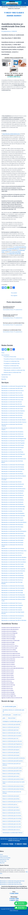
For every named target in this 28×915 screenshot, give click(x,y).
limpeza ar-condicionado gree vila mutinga (11, 818)
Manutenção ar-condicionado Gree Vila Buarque (12, 575)
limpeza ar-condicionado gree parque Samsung (13, 788)
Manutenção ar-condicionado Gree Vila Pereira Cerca (13, 458)
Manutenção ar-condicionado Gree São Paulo (11, 388)
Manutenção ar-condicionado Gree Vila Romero (12, 434)
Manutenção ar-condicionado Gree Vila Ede (11, 555)
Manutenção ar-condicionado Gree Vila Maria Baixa (13, 506)
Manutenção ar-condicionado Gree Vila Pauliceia (12, 467)
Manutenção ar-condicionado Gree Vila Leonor (12, 517)
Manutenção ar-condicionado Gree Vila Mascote (12, 495)
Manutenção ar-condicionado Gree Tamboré (11, 609)
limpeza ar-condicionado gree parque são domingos (11, 792)
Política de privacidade (5, 857)
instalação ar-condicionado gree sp (12, 721)
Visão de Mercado (14, 910)
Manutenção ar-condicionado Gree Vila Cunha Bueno (13, 562)
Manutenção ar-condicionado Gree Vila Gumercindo (13, 535)
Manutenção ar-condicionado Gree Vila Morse (12, 486)
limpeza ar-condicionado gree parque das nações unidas (13, 782)
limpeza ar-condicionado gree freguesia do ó (12, 744)
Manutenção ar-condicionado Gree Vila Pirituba (12, 452)
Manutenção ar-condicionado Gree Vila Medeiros (12, 491)
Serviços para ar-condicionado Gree (13, 323)
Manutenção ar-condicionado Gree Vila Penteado (12, 464)
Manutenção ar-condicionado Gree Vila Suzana (12, 413)
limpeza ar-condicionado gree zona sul (11, 829)
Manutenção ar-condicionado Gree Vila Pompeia (12, 445)
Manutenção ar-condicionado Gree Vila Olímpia (12, 473)
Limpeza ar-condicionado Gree (12, 330)
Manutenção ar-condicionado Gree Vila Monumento (13, 488)
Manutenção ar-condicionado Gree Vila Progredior (13, 443)
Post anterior (14, 292)
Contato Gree (4, 377)
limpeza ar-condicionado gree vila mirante (11, 815)
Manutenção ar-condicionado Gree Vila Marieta (12, 502)
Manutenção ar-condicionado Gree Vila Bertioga (12, 577)
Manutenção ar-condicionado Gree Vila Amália (12, 592)
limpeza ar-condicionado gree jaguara (10, 749)
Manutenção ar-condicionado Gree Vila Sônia (11, 415)
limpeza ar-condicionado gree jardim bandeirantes (13, 758)
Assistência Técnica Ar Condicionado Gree (14, 359)
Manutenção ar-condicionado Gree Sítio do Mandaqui (13, 620)
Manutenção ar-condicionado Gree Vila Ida (11, 529)
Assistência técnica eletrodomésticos (9, 307)
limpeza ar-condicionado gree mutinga (11, 773)
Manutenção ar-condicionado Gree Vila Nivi (11, 482)
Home (2, 352)
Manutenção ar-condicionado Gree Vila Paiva (11, 471)
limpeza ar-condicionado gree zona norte (11, 824)
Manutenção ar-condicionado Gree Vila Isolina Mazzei (13, 522)
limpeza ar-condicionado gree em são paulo (12, 741)
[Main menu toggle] (25, 3)
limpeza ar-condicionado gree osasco (10, 776)
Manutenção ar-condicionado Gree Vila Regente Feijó (13, 438)
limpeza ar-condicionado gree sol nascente (12, 801)
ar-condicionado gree (9, 706)
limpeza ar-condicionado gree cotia (10, 738)
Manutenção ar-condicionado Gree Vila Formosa (12, 548)
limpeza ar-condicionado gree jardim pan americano (11, 764)
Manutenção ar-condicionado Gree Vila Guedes (12, 540)
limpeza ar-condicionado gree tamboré (11, 810)
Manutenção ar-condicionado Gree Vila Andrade (12, 586)
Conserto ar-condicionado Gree (11, 361)
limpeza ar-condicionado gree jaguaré (10, 752)
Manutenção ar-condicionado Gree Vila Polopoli (12, 447)
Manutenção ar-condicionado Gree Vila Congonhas (13, 568)
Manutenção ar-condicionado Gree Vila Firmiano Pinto (13, 550)
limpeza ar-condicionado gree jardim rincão (12, 770)
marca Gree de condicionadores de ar (11, 133)
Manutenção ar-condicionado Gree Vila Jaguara (12, 520)
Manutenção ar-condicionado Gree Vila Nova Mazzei (13, 476)
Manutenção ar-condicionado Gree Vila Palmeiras (12, 469)
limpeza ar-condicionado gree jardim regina (12, 767)
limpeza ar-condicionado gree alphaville (11, 724)
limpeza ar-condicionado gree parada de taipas (13, 779)
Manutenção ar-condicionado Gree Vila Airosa (12, 580)
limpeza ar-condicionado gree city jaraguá (11, 735)
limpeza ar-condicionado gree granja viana (11, 746)
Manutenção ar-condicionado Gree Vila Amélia (12, 590)
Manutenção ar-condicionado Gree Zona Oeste (12, 397)
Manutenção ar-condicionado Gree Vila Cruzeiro (12, 564)
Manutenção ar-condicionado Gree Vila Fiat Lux (12, 553)
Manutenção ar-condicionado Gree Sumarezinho (12, 615)
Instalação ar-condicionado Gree (12, 363)
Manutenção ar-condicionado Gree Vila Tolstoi (12, 408)
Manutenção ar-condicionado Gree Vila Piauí (11, 456)
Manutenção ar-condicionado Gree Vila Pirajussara (13, 454)
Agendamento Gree (6, 374)
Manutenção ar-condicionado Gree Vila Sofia (11, 417)
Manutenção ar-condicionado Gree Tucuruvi (11, 603)
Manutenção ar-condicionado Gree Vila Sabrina (12, 431)
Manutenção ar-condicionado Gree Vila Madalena (12, 513)
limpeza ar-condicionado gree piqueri (10, 796)
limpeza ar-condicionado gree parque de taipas (13, 786)
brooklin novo (17, 714)
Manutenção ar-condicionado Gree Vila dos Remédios (13, 557)
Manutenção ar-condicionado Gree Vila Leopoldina (13, 515)
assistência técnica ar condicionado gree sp (13, 710)
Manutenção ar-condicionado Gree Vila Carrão (12, 573)
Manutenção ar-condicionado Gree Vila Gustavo (12, 533)
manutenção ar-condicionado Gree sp (12, 832)
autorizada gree (7, 714)
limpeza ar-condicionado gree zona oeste (11, 826)
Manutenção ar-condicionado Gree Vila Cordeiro (12, 566)
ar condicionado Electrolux (20, 247)
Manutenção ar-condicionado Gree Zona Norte (12, 395)
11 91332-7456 (7, 844)
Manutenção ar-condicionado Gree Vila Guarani (12, 542)
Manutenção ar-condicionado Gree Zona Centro (12, 390)
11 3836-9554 (14, 893)
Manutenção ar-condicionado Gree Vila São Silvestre (13, 419)
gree (4, 718)
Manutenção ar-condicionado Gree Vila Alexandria (13, 595)
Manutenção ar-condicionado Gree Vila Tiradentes (13, 410)
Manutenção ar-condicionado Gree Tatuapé (11, 607)
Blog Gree (3, 379)
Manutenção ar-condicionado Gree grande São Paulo (13, 386)
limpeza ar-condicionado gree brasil (10, 730)
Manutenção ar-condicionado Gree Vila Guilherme (12, 538)
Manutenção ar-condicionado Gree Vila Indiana (12, 526)
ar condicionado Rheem (15, 252)
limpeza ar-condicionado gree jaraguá (10, 755)
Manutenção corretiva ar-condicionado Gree (10, 315)
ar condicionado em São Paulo (14, 253)
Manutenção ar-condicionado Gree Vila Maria (11, 511)
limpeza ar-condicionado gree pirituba (10, 798)
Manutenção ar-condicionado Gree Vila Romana (12, 436)
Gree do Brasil (11, 718)
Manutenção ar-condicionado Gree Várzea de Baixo (13, 597)
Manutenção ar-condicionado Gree (12, 368)
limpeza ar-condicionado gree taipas (10, 807)
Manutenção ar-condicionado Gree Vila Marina (12, 497)
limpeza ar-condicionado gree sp (9, 804)
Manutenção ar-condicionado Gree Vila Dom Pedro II (13, 559)
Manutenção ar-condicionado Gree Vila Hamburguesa (13, 531)
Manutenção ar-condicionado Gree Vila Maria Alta (12, 508)
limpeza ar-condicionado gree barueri (10, 727)
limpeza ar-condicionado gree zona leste (11, 821)
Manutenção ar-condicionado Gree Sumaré (11, 618)
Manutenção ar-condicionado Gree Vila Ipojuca (12, 524)
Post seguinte (14, 295)
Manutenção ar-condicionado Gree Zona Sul (11, 393)
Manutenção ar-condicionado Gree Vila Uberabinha (13, 406)
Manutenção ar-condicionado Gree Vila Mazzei (12, 493)
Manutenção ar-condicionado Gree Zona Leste (12, 399)
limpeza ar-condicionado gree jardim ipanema (12, 760)
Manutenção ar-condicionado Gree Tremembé (12, 605)
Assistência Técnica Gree (10, 356)
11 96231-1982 (21, 844)
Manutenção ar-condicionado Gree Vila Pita (11, 449)
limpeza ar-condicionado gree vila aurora (11, 812)
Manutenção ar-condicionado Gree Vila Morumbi (12, 484)
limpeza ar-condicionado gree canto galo (11, 732)
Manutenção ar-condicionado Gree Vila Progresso (13, 440)
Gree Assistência (5, 355)
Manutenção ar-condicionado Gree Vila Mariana (12, 504)
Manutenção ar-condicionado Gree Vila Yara (11, 404)
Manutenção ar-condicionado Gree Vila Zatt (11, 401)
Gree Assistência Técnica (8, 309)
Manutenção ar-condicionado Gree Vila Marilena (12, 500)
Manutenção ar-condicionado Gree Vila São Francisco (13, 422)
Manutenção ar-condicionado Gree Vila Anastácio (12, 588)
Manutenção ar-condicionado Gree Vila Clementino (13, 571)
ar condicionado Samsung (13, 248)
